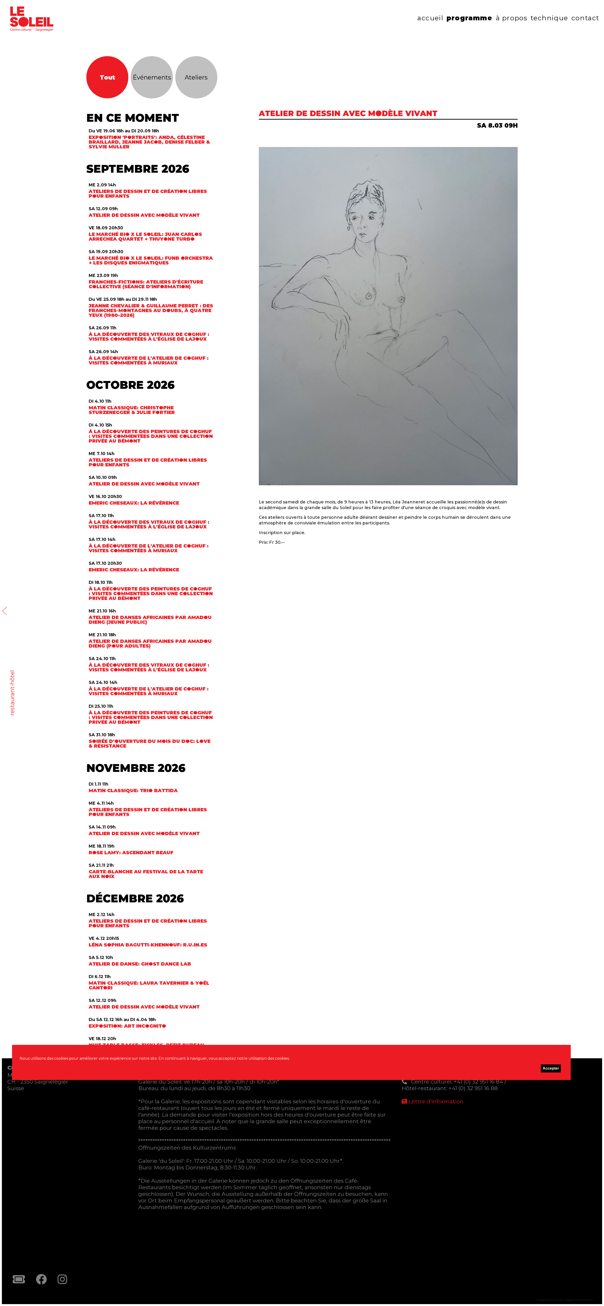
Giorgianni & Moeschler (578, 1300)
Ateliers (196, 77)
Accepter (551, 1068)
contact (585, 18)
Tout (107, 77)
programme (469, 18)
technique (549, 18)
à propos (512, 18)
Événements (152, 77)
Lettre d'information (435, 1101)
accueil (430, 18)
